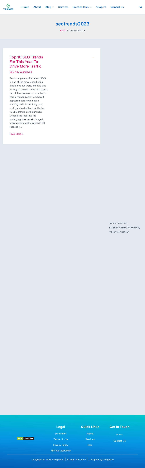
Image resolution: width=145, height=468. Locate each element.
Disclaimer (60, 433)
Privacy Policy (60, 445)
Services (90, 439)
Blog (90, 445)
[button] (52, 7)
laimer (67, 450)
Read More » (16, 134)
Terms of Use (61, 439)
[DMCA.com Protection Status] (25, 438)
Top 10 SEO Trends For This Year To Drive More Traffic (26, 61)
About (119, 434)
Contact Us (119, 440)
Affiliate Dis (57, 450)
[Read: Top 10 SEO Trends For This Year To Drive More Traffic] (93, 56)
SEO (12, 71)
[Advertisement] (125, 90)
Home (90, 433)
